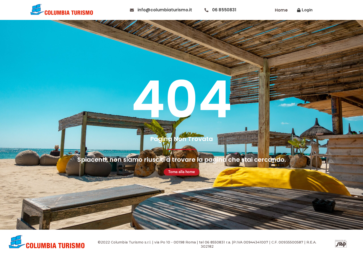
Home (281, 10)
